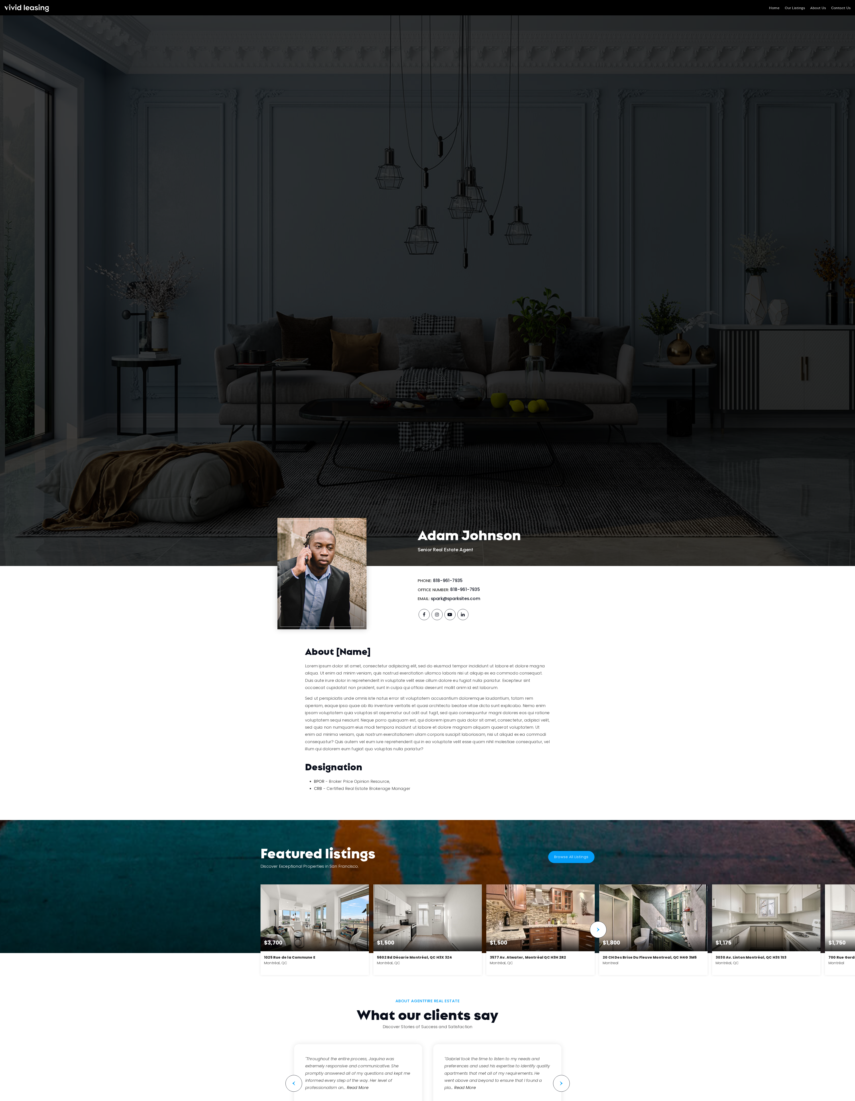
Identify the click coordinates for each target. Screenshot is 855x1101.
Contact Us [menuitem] (841, 7)
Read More (358, 1087)
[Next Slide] (598, 929)
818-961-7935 (447, 581)
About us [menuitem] (818, 7)
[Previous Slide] (293, 1083)
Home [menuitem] (774, 7)
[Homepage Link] (26, 7)
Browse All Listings (571, 856)
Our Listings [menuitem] (795, 7)
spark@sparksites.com (455, 599)
